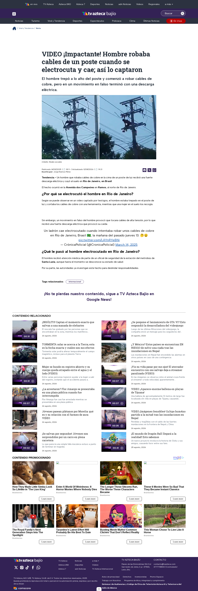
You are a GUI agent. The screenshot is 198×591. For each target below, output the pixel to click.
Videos (139, 4)
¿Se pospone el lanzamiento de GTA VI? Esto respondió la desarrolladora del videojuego (158, 323)
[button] (99, 589)
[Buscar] (182, 13)
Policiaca (116, 21)
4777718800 (159, 567)
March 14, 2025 (126, 244)
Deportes (95, 4)
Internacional (75, 282)
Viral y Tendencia (56, 21)
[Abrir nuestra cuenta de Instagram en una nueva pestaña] (22, 567)
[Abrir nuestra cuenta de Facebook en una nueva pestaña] (33, 567)
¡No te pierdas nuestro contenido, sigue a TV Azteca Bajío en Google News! (99, 296)
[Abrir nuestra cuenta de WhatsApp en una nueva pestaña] (38, 567)
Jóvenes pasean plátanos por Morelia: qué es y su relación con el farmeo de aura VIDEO (67, 415)
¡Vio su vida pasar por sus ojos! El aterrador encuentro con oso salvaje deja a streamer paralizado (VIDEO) (157, 370)
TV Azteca (48, 4)
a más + (169, 4)
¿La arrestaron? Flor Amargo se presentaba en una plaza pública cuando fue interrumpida (68, 392)
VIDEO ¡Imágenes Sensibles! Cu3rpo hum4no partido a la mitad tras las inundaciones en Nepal (158, 415)
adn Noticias (124, 4)
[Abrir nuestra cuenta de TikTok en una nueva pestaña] (27, 567)
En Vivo (178, 20)
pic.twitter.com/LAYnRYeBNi (99, 240)
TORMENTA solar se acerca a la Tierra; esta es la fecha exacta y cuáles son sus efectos (68, 346)
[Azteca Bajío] (99, 13)
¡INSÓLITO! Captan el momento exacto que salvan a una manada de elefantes (68, 323)
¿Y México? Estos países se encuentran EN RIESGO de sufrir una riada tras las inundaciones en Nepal (157, 348)
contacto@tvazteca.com (164, 564)
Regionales (154, 4)
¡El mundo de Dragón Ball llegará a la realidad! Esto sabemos (153, 435)
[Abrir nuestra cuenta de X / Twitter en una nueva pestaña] (16, 567)
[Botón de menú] (14, 14)
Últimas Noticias (151, 21)
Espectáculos (97, 21)
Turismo (35, 21)
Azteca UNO (65, 4)
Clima (132, 21)
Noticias (109, 4)
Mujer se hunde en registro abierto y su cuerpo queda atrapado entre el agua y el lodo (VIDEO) (67, 370)
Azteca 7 (80, 4)
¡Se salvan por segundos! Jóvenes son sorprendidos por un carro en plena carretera (65, 437)
